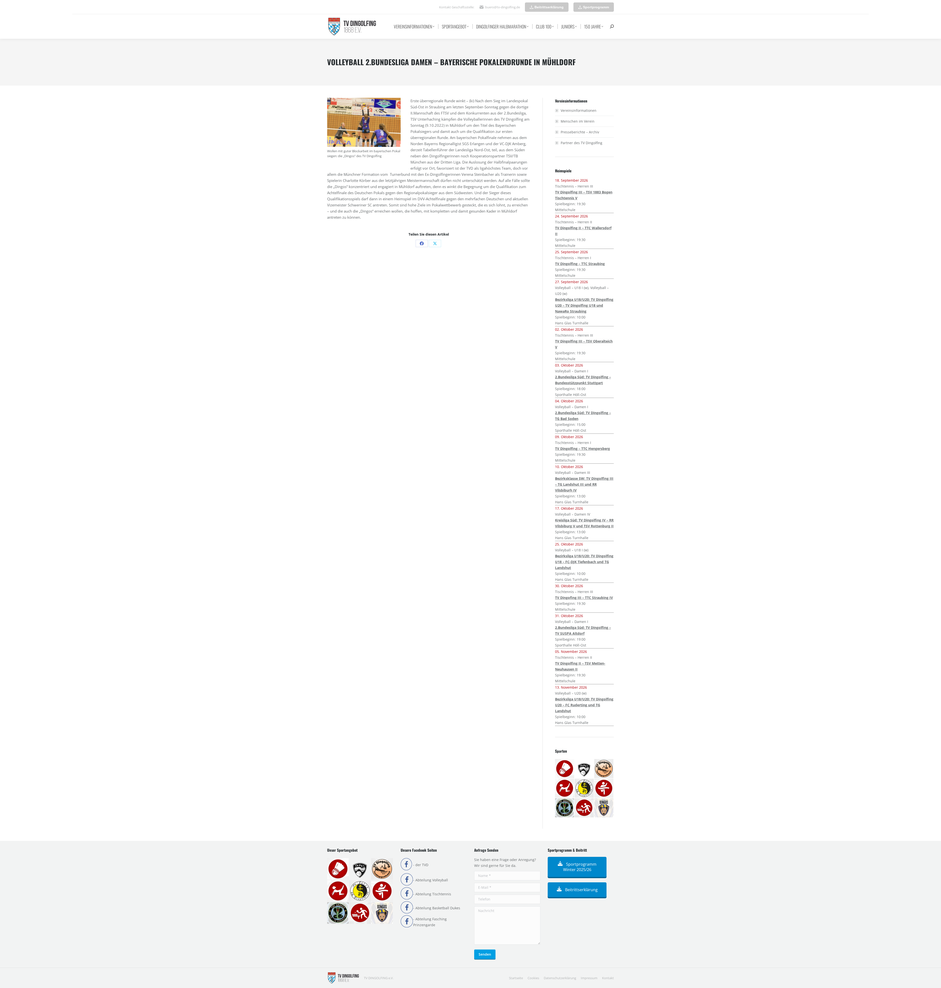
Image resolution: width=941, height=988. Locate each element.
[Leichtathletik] (604, 788)
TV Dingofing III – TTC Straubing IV (584, 597)
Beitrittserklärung (581, 889)
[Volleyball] (604, 808)
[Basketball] (584, 769)
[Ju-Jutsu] (584, 788)
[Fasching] (604, 769)
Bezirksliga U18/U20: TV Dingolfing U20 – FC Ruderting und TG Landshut (584, 705)
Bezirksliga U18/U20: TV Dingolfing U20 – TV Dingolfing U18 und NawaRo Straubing (584, 305)
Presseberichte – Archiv (580, 132)
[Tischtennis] (584, 808)
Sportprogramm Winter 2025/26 (580, 866)
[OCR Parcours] (565, 808)
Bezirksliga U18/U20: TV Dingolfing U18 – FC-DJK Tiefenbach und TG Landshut (584, 562)
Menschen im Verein (577, 121)
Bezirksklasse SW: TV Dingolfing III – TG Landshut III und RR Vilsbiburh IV (584, 484)
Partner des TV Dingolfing (581, 142)
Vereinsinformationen (578, 110)
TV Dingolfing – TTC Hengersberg (582, 448)
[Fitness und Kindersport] (565, 788)
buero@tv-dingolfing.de (502, 7)
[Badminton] (565, 769)
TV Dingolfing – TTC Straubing (580, 263)
